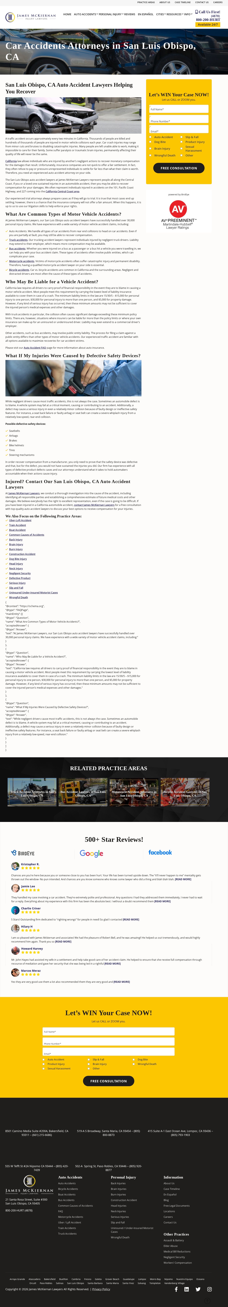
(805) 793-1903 (180, 1135)
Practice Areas (146, 2)
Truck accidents (18, 240)
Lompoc (142, 1279)
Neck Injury (16, 568)
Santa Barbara (95, 1283)
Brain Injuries (118, 1189)
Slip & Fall (192, 137)
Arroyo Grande (17, 1279)
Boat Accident (17, 530)
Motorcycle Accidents (70, 1217)
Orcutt (32, 1283)
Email (155, 131)
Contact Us (202, 2)
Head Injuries (118, 1205)
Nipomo (168, 1279)
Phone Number (160, 121)
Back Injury (15, 539)
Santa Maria (112, 1283)
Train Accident (17, 525)
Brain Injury (16, 544)
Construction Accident (22, 554)
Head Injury (16, 563)
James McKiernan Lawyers (24, 493)
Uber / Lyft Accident (69, 1222)
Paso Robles (46, 1283)
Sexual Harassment (194, 148)
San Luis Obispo (75, 1283)
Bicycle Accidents (68, 1189)
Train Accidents (67, 1228)
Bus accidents (17, 248)
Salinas (59, 1283)
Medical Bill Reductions (177, 1251)
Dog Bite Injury (18, 559)
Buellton (63, 1279)
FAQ (60, 1211)
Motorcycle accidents (21, 261)
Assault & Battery (174, 1240)
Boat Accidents (67, 1194)
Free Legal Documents (177, 1205)
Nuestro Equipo (184, 1279)
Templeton (155, 1283)
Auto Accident (163, 137)
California (11, 161)
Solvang (142, 1283)
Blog (166, 1200)
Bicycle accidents (19, 270)
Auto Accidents (67, 1183)
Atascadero (34, 1279)
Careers (218, 2)
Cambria (76, 1279)
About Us (164, 2)
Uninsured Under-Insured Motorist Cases (33, 592)
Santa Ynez (128, 1283)
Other (189, 155)
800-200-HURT (208, 18)
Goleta (98, 1279)
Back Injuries (118, 1183)
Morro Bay (155, 1279)
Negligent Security (20, 573)
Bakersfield (50, 1279)
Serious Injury (17, 583)
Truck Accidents (67, 1233)
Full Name (157, 109)
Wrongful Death (18, 597)
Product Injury (195, 142)
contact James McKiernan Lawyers (94, 505)
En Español (170, 1194)
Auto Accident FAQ (35, 347)
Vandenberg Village (174, 1283)
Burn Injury (16, 549)
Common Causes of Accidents (26, 535)
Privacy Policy (101, 1289)
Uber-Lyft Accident (20, 520)
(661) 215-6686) (42, 1135)
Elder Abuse (171, 1246)
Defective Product (19, 578)
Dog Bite (160, 142)
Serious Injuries (120, 1217)
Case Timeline (183, 2)
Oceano (200, 1279)
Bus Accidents (66, 1200)
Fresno (87, 1279)
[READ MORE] (183, 879)
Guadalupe (128, 1279)
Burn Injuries (118, 1194)
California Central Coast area (62, 191)
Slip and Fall (16, 587)
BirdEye (185, 194)
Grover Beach (112, 1279)
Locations (169, 1211)
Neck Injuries (118, 1211)
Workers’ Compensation (178, 1262)
